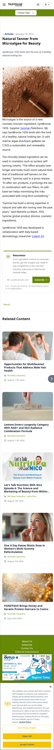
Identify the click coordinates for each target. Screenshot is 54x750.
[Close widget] (48, 658)
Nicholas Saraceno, (16, 496)
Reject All (27, 736)
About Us (27, 641)
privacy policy (16, 288)
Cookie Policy (25, 722)
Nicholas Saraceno (16, 375)
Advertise (27, 644)
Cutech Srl (38, 236)
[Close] (50, 687)
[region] (27, 716)
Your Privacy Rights (27, 728)
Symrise (25, 128)
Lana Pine (31, 496)
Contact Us (27, 648)
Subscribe (39, 279)
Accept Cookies (27, 744)
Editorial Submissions (27, 651)
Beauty (6, 304)
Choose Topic (24, 12)
